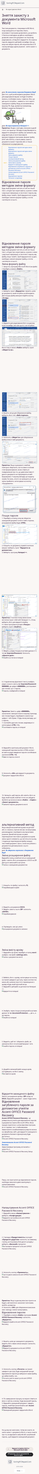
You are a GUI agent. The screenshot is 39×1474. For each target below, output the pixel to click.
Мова (18, 1471)
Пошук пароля (13, 157)
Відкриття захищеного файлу (17, 165)
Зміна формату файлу (15, 155)
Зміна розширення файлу (16, 161)
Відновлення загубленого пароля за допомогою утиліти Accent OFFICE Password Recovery (20, 168)
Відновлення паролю (15, 176)
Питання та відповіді (15, 178)
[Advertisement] (19, 70)
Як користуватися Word (13, 9)
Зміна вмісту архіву (14, 163)
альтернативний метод (16, 159)
